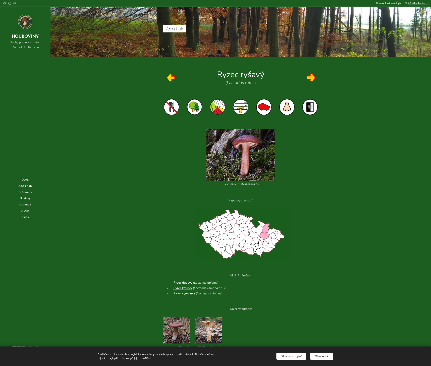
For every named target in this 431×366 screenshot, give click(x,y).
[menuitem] (25, 180)
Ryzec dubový (182, 283)
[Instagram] (10, 3)
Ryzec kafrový (182, 288)
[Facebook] (5, 3)
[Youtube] (15, 3)
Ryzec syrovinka (184, 293)
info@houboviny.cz (418, 3)
